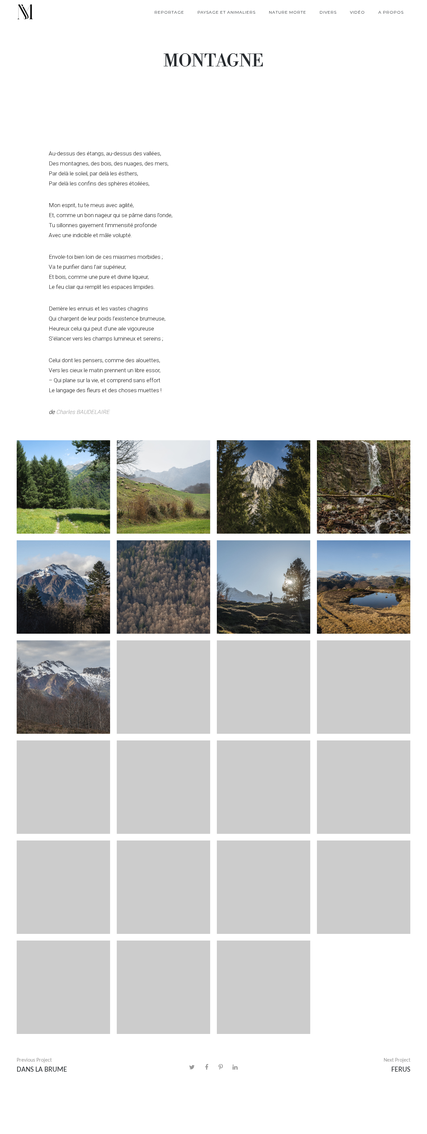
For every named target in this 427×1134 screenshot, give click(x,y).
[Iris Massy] (25, 12)
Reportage (169, 12)
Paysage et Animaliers (226, 12)
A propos (391, 12)
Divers (328, 12)
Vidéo (357, 12)
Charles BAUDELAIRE (82, 412)
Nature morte (287, 12)
